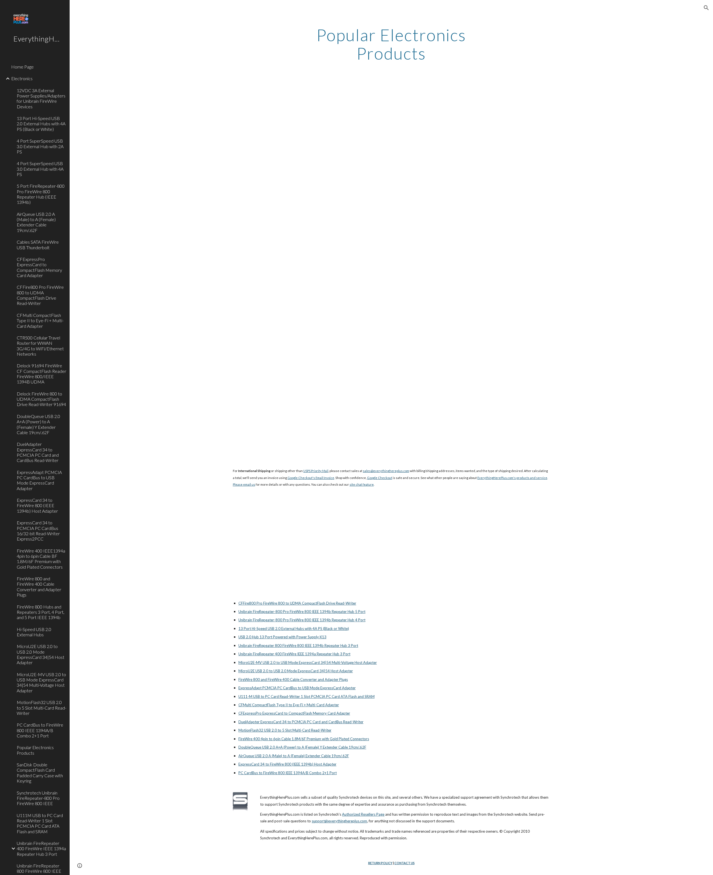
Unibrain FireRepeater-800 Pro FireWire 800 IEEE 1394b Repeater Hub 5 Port (301, 611)
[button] (706, 7)
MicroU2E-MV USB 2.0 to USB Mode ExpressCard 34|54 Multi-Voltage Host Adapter (307, 662)
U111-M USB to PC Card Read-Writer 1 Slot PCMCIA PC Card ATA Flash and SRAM (306, 696)
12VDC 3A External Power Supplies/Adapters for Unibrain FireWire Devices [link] (41, 98)
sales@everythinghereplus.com (386, 471)
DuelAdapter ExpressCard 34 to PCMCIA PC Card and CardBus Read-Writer (300, 722)
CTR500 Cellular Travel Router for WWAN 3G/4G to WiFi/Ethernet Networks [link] (40, 345)
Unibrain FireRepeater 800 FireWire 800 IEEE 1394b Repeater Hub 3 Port (298, 645)
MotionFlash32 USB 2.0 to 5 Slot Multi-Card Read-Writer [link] (41, 708)
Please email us (244, 484)
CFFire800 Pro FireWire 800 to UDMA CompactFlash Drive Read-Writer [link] (40, 295)
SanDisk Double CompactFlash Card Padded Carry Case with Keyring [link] (40, 772)
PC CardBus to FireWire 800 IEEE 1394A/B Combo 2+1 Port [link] (40, 730)
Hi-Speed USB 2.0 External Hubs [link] (34, 632)
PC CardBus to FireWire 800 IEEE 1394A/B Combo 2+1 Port (287, 773)
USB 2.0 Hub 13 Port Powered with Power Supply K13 (282, 637)
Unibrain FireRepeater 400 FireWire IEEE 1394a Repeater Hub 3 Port (294, 654)
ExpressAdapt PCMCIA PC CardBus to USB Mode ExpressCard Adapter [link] (39, 480)
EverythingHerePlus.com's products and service (512, 478)
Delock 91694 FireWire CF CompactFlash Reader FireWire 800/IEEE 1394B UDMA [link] (41, 373)
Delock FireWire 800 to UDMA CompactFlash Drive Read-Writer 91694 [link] (41, 399)
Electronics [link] (22, 78)
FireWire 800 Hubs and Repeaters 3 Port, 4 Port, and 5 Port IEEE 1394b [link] (40, 612)
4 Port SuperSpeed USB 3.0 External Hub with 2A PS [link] (40, 146)
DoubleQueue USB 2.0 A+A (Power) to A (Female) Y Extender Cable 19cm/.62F (302, 747)
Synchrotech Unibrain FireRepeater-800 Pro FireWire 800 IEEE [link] (38, 798)
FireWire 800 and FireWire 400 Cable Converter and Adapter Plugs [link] (39, 586)
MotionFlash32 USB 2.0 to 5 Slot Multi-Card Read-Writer (284, 730)
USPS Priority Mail (315, 471)
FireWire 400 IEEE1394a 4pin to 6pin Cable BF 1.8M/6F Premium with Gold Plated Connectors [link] (41, 559)
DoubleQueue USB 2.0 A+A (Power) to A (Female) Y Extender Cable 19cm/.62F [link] (38, 424)
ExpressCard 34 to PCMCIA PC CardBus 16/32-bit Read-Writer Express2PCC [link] (38, 530)
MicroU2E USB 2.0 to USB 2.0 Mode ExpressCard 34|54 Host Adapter (295, 671)
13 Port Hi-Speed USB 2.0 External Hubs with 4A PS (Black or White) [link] (41, 124)
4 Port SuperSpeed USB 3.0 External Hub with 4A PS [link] (40, 169)
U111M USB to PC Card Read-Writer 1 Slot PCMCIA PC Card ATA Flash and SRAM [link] (40, 823)
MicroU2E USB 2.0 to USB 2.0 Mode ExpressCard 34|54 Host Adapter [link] (40, 654)
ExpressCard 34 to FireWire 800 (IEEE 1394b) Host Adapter (287, 764)
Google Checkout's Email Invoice (310, 478)
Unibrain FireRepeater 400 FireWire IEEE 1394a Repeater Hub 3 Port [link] (41, 848)
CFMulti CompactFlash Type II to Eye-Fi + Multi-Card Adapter (288, 705)
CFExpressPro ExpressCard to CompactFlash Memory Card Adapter (294, 713)
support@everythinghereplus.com (339, 821)
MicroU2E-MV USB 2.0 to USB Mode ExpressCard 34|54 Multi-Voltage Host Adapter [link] (41, 682)
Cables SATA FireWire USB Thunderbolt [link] (38, 244)
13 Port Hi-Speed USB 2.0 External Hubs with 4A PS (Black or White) (293, 628)
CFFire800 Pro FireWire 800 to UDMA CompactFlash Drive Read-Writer (297, 603)
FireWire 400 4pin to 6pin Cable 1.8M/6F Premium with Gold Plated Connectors (303, 739)
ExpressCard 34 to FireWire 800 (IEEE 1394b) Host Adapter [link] (37, 505)
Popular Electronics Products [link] (35, 750)
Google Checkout (379, 478)
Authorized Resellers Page (363, 814)
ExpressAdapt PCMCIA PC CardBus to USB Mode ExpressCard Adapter (297, 688)
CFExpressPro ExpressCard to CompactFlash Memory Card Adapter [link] (39, 267)
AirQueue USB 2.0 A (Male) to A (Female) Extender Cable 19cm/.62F (293, 756)
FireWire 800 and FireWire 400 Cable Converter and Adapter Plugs (293, 679)
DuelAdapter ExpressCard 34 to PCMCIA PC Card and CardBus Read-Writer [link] (38, 452)
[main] (391, 44)
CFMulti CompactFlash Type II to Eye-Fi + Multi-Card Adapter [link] (40, 320)
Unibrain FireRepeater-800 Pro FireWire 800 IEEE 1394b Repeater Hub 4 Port (301, 620)
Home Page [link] (22, 66)
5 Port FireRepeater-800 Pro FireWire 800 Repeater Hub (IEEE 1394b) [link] (41, 194)
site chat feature (362, 484)
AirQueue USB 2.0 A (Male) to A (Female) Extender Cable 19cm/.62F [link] (36, 222)
